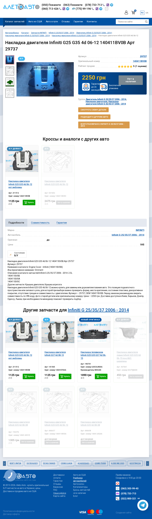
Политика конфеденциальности (18, 511)
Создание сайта (123, 512)
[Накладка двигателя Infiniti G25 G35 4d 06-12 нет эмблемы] (21, 161)
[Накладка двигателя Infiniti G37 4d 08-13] (58, 332)
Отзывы (66, 21)
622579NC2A (135, 463)
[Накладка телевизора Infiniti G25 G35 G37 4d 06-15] (94, 332)
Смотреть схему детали (93, 110)
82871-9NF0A (15, 463)
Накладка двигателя (96, 101)
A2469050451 (83, 463)
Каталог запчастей (14, 21)
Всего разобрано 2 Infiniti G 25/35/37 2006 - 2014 (102, 125)
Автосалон (78, 484)
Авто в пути (52, 21)
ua (147, 13)
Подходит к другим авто (94, 117)
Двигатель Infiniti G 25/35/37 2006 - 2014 (106, 99)
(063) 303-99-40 (129, 488)
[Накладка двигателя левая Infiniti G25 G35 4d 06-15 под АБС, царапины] (130, 332)
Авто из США (35, 21)
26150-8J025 (32, 463)
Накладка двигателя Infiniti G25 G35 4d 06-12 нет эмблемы (20, 355)
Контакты (92, 21)
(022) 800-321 (130, 498)
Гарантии (78, 21)
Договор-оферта (11, 514)
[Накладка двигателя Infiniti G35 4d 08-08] (21, 402)
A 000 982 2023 (117, 463)
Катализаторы (80, 487)
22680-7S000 (100, 463)
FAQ (55, 490)
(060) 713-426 (50, 8)
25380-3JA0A (66, 463)
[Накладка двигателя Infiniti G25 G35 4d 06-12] (58, 161)
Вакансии (58, 487)
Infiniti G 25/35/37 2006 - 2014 (128, 235)
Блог (75, 496)
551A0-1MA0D (49, 463)
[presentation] (18, 79)
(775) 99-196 (84, 8)
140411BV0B (140, 61)
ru (142, 13)
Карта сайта (59, 496)
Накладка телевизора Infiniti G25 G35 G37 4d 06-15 (93, 355)
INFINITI (140, 230)
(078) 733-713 (93, 4)
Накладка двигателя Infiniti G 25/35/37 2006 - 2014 (106, 102)
